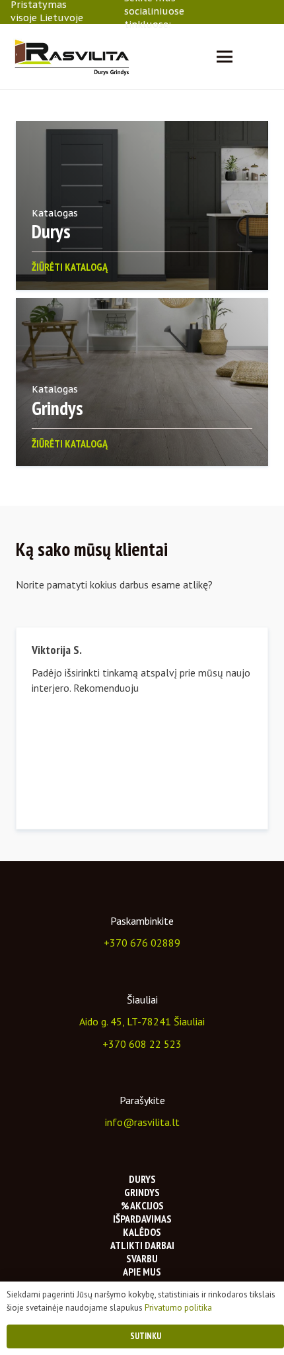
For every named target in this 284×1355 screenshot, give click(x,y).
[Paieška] (265, 56)
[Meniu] (224, 56)
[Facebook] (221, 11)
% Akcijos (142, 1205)
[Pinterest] (269, 11)
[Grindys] (142, 382)
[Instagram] (237, 12)
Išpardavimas (142, 1218)
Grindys (142, 1192)
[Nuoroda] (71, 57)
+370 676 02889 (142, 942)
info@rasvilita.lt (142, 1122)
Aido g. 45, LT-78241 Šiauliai (142, 1021)
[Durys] (142, 205)
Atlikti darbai (142, 1245)
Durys (142, 1179)
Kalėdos (142, 1231)
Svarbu (142, 1258)
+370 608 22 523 (142, 1044)
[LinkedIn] (254, 11)
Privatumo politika (178, 1307)
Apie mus (142, 1271)
